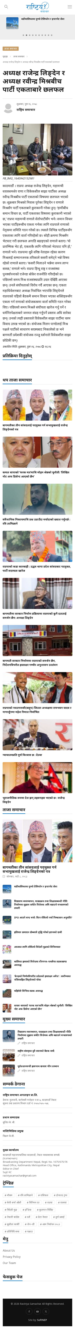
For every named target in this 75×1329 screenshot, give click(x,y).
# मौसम (8, 1195)
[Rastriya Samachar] (37, 7)
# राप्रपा (48, 1202)
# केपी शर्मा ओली (13, 1202)
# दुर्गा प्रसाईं (58, 1217)
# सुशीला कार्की (12, 1224)
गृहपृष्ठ (5, 56)
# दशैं (27, 1217)
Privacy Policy (12, 1257)
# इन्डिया (27, 1209)
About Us (9, 1250)
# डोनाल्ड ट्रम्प (60, 1195)
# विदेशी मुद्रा (11, 1209)
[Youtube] (37, 1311)
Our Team (9, 1263)
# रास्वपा (62, 1202)
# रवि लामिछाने (25, 1195)
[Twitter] (46, 1311)
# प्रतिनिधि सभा (12, 1231)
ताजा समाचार (18, 56)
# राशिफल (43, 1195)
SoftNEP (42, 1320)
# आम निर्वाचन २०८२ (50, 1224)
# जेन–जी (30, 1224)
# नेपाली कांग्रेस (12, 1217)
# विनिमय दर (33, 1202)
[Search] (6, 6)
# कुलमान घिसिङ (45, 1209)
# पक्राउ (29, 1231)
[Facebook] (29, 1311)
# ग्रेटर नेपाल (42, 1217)
